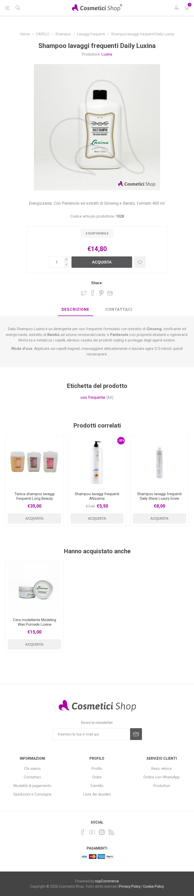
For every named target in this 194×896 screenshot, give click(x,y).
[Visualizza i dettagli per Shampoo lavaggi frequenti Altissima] (97, 462)
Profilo (96, 768)
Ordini (97, 777)
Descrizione (75, 309)
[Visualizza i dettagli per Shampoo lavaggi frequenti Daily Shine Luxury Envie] (159, 462)
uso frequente (93, 397)
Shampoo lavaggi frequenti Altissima (97, 496)
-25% (121, 440)
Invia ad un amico (110, 293)
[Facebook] (83, 832)
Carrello (96, 785)
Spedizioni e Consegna (32, 794)
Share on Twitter (84, 293)
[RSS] (111, 832)
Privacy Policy (130, 886)
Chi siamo (32, 768)
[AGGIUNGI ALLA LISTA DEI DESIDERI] (140, 262)
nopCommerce (107, 881)
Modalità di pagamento (32, 785)
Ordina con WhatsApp (161, 777)
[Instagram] (102, 832)
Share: (97, 283)
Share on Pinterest (101, 293)
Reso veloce (161, 768)
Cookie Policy (153, 886)
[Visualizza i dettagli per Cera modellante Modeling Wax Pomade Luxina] (34, 587)
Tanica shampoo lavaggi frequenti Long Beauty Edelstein (34, 498)
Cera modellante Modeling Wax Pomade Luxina (34, 622)
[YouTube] (92, 832)
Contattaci (118, 309)
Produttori (161, 785)
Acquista (102, 262)
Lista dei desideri (97, 794)
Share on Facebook (92, 293)
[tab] (75, 309)
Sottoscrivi (136, 734)
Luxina (107, 54)
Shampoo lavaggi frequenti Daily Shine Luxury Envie (159, 496)
